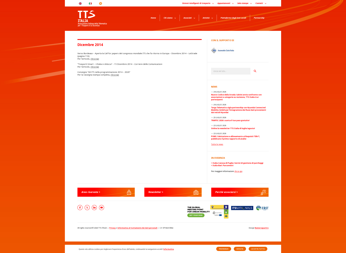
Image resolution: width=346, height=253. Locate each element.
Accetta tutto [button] (258, 249)
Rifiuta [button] (240, 249)
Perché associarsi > (226, 192)
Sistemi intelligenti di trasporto (196, 3)
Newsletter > (155, 192)
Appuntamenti (223, 3)
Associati (188, 18)
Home (153, 18)
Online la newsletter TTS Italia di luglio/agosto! (233, 128)
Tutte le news (217, 144)
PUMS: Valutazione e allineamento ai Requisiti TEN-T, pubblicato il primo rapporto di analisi (235, 137)
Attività (206, 18)
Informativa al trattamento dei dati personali (137, 228)
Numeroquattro (262, 228)
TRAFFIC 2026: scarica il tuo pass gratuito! (230, 120)
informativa (168, 249)
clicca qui (95, 58)
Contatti (259, 3)
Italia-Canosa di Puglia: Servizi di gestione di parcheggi (238, 163)
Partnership (259, 18)
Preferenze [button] (223, 249)
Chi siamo (168, 18)
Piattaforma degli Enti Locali (233, 18)
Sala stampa (242, 3)
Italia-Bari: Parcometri (223, 165)
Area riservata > (90, 192)
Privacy (112, 228)
